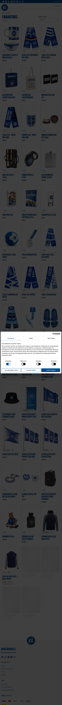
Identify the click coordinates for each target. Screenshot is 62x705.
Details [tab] (31, 338)
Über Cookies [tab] (51, 338)
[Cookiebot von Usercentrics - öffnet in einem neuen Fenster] (53, 334)
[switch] (23, 364)
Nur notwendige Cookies (11, 370)
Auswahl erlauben (31, 370)
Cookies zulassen (50, 370)
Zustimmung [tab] (10, 338)
